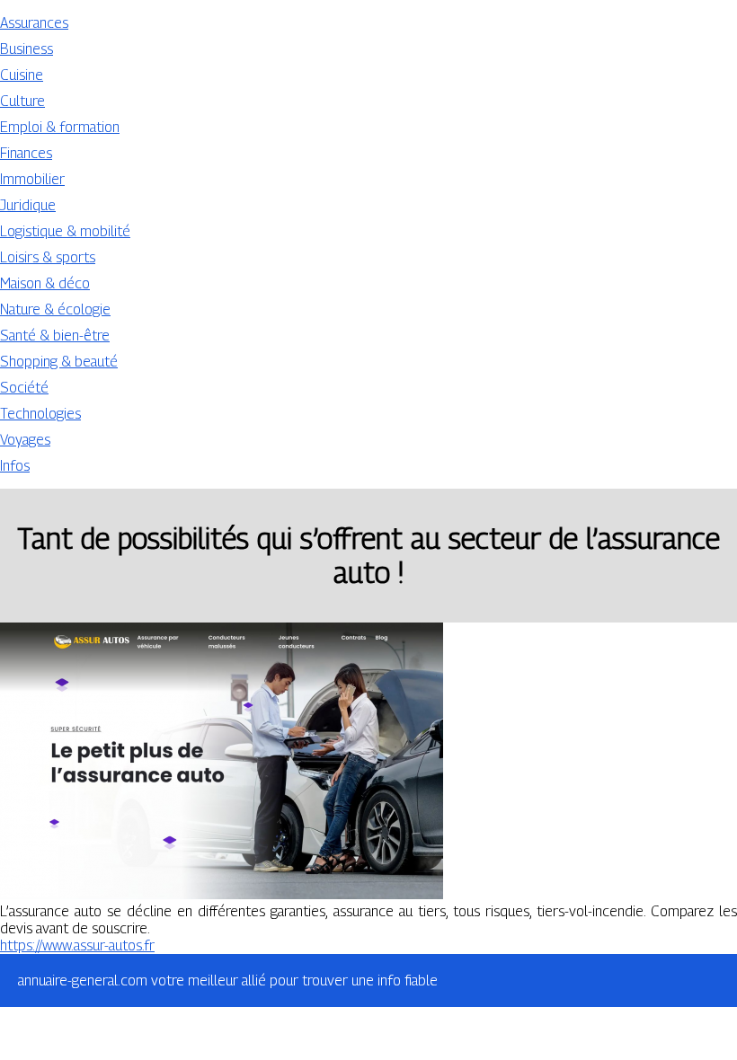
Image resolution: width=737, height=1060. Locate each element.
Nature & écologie (55, 309)
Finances (26, 153)
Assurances (34, 22)
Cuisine (21, 75)
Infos (15, 465)
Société (24, 387)
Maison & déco (45, 283)
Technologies (40, 413)
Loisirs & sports (47, 257)
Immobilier (32, 179)
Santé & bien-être (55, 335)
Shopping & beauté (59, 361)
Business (26, 48)
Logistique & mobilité (65, 231)
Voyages (25, 439)
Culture (22, 101)
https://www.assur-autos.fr (77, 945)
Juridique (28, 205)
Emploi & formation (60, 127)
